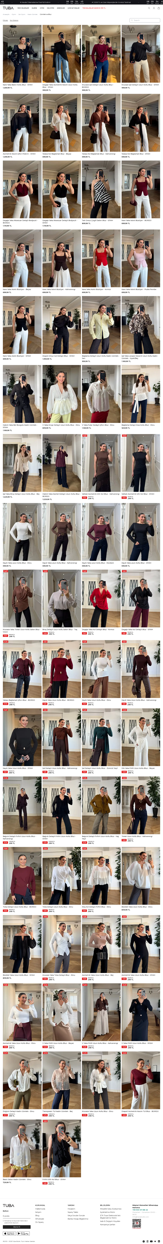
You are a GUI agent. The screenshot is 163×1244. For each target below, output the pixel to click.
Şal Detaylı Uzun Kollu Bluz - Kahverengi (59, 768)
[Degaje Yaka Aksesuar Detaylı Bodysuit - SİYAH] (61, 189)
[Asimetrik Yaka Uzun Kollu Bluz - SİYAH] (141, 944)
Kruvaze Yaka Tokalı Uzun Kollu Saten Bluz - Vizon (22, 630)
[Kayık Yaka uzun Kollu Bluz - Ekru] (22, 532)
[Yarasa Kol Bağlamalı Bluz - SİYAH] (141, 123)
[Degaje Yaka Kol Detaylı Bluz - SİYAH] (141, 598)
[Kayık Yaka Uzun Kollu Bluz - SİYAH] (22, 737)
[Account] (153, 8)
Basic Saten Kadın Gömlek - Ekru (17, 1179)
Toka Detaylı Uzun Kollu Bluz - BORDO (19, 907)
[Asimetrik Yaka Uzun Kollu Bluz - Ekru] (22, 1012)
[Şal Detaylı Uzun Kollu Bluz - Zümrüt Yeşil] (101, 737)
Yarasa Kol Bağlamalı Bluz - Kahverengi (98, 154)
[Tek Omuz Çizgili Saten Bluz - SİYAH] (101, 189)
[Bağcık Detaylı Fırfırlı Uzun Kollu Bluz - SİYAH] (61, 805)
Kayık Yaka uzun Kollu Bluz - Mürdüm (98, 563)
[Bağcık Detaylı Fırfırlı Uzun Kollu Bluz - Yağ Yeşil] (101, 805)
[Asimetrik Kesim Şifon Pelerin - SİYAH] (22, 123)
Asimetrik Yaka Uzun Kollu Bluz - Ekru (19, 1043)
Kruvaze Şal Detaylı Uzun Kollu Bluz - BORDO (98, 86)
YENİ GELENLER (23, 8)
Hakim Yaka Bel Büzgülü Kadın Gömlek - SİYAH (20, 426)
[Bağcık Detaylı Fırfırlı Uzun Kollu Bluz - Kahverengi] (22, 805)
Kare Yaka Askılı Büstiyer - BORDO (136, 220)
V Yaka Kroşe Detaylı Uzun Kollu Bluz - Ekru (61, 425)
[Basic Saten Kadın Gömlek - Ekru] (22, 1148)
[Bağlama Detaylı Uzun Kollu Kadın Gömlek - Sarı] (101, 325)
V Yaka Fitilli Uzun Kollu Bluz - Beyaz (58, 1043)
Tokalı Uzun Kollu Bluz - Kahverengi (137, 836)
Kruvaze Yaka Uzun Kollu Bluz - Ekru (97, 1111)
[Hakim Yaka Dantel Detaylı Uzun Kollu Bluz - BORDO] (61, 463)
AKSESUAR (61, 8)
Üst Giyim (21, 14)
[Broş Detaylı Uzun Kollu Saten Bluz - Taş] (61, 598)
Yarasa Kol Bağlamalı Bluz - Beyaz (56, 154)
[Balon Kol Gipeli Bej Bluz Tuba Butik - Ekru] (141, 1148)
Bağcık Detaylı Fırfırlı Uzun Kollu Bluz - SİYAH (59, 837)
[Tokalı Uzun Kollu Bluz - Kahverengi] (141, 805)
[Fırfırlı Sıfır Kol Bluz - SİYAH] (61, 1148)
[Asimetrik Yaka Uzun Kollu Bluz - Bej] (101, 944)
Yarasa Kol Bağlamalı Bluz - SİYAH (136, 154)
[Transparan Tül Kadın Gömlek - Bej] (61, 1080)
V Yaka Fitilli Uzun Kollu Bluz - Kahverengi (100, 1043)
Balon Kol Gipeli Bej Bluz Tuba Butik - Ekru (140, 1179)
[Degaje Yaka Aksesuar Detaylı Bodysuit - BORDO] (22, 189)
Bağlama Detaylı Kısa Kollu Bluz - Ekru (138, 425)
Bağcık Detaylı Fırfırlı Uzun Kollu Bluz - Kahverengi (19, 837)
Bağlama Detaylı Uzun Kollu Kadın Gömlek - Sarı (101, 357)
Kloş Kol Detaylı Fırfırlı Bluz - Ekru (96, 907)
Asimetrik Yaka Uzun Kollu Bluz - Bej (97, 975)
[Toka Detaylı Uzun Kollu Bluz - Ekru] (61, 876)
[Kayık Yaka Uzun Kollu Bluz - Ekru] (101, 669)
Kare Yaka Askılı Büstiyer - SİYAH (17, 356)
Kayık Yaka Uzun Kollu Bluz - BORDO (58, 700)
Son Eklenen (14, 20)
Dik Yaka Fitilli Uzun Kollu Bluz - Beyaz (138, 768)
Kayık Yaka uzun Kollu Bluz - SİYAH (136, 563)
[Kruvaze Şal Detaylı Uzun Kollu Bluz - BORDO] (101, 54)
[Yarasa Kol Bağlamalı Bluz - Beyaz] (61, 123)
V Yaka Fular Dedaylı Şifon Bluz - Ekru (98, 425)
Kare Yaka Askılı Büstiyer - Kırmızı (96, 289)
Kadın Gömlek (32, 14)
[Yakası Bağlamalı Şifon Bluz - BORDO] (22, 669)
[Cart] (158, 8)
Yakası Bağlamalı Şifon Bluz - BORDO (19, 700)
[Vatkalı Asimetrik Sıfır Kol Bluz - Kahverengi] (101, 463)
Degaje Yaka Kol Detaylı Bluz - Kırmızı (98, 629)
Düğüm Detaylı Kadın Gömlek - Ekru (18, 1111)
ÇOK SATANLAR (73, 8)
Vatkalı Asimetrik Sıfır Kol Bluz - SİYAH (138, 494)
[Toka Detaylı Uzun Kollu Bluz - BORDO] (22, 876)
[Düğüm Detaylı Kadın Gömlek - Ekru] (22, 1080)
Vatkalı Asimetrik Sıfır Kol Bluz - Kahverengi (100, 494)
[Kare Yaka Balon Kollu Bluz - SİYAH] (22, 54)
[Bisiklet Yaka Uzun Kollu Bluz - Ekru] (141, 876)
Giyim (14, 14)
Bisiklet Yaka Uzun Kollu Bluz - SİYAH (19, 975)
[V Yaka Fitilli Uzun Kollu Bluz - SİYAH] (141, 1012)
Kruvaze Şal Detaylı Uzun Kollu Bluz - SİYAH (140, 85)
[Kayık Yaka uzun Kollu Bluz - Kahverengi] (61, 532)
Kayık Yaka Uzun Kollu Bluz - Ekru (96, 700)
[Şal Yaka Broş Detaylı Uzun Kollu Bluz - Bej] (22, 463)
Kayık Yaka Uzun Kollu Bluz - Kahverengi (139, 700)
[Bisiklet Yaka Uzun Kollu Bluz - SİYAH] (22, 944)
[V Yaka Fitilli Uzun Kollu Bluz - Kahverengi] (101, 1012)
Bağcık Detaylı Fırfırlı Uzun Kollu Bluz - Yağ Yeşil (100, 837)
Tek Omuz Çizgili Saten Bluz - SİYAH (97, 220)
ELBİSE (34, 8)
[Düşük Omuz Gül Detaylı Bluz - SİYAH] (61, 325)
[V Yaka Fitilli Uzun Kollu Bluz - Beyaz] (61, 1012)
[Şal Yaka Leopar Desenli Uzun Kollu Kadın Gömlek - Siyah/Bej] (141, 325)
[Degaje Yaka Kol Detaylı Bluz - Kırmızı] (101, 598)
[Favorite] (40, 26)
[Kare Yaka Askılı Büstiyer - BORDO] (141, 189)
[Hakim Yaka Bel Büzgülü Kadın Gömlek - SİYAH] (22, 394)
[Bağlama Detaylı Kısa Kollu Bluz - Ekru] (141, 394)
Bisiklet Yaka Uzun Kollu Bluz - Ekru (137, 907)
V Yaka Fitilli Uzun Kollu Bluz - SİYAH (137, 1043)
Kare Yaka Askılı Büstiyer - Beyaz (17, 289)
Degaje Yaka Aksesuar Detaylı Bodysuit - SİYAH (59, 221)
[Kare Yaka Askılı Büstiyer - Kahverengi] (61, 258)
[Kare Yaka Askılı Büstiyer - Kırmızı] (101, 258)
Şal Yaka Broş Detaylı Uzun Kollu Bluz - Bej (21, 494)
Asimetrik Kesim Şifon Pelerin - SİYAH (19, 154)
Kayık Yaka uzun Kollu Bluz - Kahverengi (59, 563)
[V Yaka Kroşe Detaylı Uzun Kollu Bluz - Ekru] (61, 394)
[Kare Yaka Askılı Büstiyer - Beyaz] (22, 258)
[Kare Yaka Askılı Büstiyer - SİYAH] (22, 325)
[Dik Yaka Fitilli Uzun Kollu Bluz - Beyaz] (141, 737)
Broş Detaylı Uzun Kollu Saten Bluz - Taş (59, 629)
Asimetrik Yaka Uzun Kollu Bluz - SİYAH (138, 975)
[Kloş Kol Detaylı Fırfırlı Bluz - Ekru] (101, 876)
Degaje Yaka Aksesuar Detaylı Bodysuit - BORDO (20, 221)
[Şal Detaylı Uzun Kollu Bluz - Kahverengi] (61, 737)
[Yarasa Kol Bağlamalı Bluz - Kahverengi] (101, 123)
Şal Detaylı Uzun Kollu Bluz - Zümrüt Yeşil (100, 768)
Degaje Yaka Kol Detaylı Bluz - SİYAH (137, 629)
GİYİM (42, 8)
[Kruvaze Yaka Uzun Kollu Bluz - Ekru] (101, 1080)
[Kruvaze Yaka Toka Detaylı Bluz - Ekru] (61, 944)
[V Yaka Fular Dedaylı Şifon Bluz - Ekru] (101, 394)
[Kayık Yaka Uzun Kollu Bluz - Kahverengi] (141, 669)
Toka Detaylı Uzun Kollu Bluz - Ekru (57, 907)
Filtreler (5, 20)
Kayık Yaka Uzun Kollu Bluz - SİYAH (18, 768)
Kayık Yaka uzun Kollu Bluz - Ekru (17, 563)
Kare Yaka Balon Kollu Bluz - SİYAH (18, 85)
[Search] (149, 8)
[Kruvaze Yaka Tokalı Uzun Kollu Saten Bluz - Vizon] (22, 598)
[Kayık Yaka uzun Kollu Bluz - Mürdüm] (101, 532)
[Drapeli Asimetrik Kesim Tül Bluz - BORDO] (141, 1080)
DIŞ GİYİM (50, 8)
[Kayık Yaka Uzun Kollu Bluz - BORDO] (61, 669)
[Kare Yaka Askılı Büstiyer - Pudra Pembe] (141, 258)
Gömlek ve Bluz (45, 14)
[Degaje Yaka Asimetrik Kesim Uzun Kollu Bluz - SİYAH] (61, 54)
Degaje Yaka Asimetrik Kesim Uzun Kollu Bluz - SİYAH (59, 86)
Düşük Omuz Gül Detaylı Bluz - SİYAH (58, 356)
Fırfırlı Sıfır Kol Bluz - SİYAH (54, 1179)
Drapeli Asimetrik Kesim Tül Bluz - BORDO (140, 1111)
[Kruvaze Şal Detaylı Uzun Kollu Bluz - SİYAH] (141, 54)
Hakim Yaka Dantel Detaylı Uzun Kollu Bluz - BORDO (61, 495)
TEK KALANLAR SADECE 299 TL (94, 8)
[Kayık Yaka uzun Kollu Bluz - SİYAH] (141, 532)
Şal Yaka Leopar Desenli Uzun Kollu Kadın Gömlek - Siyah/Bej (139, 357)
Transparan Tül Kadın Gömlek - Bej (57, 1111)
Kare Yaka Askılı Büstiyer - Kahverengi (58, 289)
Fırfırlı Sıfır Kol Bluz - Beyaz (93, 1179)
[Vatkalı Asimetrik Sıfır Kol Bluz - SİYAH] (141, 463)
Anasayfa (6, 14)
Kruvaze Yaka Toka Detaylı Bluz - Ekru (58, 975)
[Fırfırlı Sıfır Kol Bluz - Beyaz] (101, 1148)
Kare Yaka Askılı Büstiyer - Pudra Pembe (139, 289)
